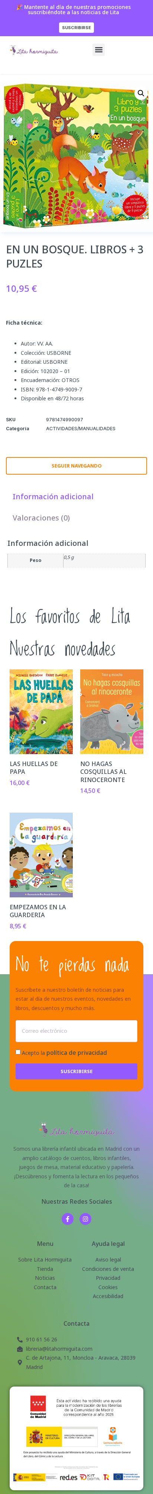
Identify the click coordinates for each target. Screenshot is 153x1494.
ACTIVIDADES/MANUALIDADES (80, 428)
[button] (98, 50)
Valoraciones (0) (41, 518)
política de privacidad (76, 1052)
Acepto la (64, 1052)
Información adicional (53, 496)
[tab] (53, 496)
